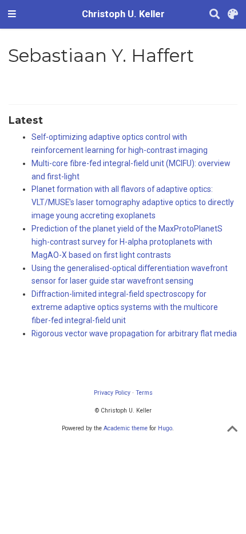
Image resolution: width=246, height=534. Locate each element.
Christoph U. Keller (123, 14)
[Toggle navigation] (12, 14)
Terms (144, 392)
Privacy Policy (112, 392)
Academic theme (126, 428)
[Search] (214, 14)
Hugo (165, 428)
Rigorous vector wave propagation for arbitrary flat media (134, 333)
